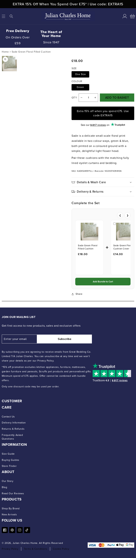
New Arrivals (9, 514)
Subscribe (64, 339)
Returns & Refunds (13, 429)
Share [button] (79, 294)
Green (80, 87)
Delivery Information (14, 423)
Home (5, 51)
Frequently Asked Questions (12, 437)
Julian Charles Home (25, 543)
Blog (4, 487)
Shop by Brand (11, 508)
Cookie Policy (61, 549)
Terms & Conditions (35, 549)
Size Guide (8, 454)
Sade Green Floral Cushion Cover (123, 247)
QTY (74, 97)
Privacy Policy (10, 549)
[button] (11, 16)
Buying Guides (10, 460)
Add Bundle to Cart (103, 281)
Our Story (7, 481)
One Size (80, 74)
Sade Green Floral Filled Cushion (87, 247)
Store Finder (9, 466)
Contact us (8, 416)
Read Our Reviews (13, 493)
